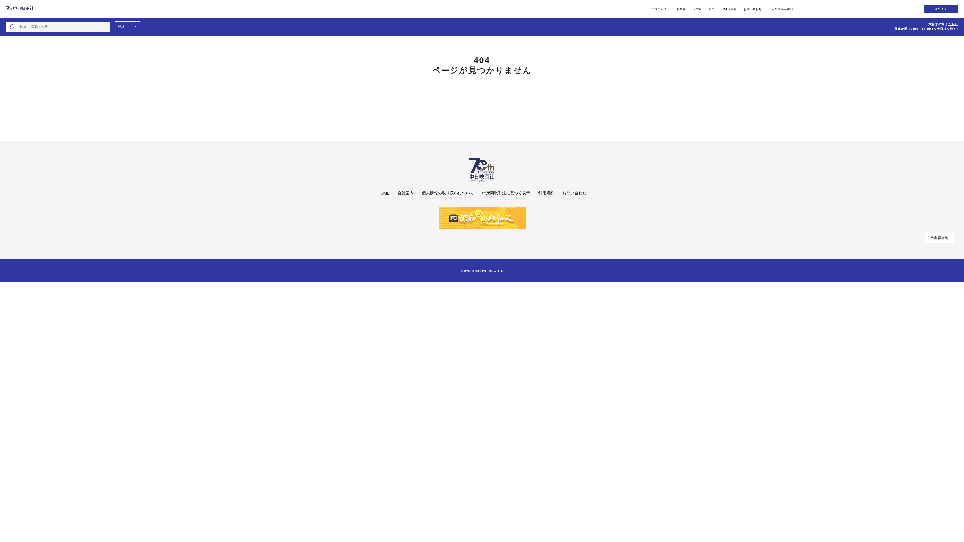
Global (697, 9)
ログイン (941, 9)
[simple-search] (12, 27)
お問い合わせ (753, 9)
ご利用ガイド (660, 9)
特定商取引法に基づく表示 (506, 193)
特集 (712, 9)
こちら (953, 24)
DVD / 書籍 (729, 9)
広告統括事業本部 (781, 9)
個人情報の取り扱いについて (448, 193)
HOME (384, 193)
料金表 (681, 9)
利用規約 (546, 193)
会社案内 (406, 193)
